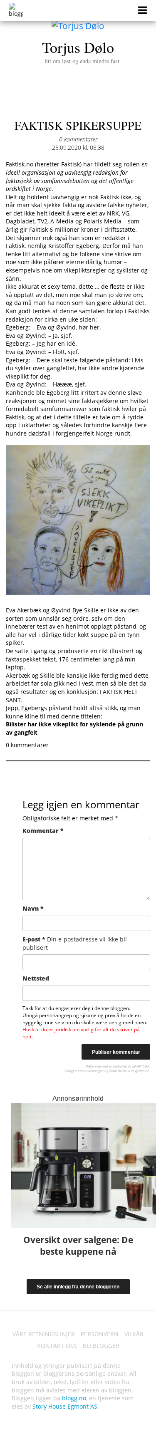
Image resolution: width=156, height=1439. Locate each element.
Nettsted (35, 978)
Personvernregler (91, 1070)
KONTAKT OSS (57, 1346)
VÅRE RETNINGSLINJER (43, 1334)
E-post (74, 943)
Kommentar (43, 831)
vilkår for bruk (119, 1070)
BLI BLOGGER (101, 1346)
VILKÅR (134, 1334)
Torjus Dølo (78, 50)
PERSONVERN (100, 1334)
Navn (33, 908)
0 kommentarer (78, 139)
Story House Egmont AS (64, 1406)
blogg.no (74, 1398)
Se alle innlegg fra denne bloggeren (78, 1287)
